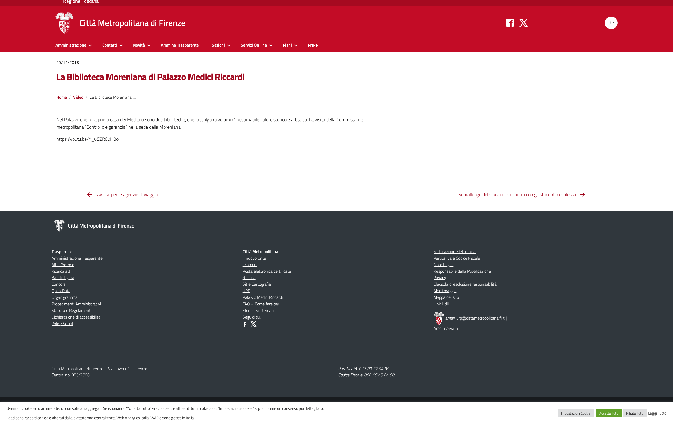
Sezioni (218, 45)
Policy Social (62, 323)
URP (246, 290)
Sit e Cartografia (257, 284)
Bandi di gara (63, 277)
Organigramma (65, 297)
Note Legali (443, 264)
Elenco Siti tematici (259, 310)
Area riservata (446, 328)
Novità (139, 45)
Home (61, 97)
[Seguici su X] (523, 23)
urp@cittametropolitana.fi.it (481, 318)
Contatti (109, 45)
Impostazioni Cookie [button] (575, 413)
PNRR (313, 45)
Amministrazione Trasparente (77, 258)
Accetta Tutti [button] (609, 413)
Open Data (61, 290)
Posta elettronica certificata (267, 271)
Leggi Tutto (657, 413)
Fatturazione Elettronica (455, 251)
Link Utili (441, 304)
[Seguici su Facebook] (510, 23)
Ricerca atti (61, 271)
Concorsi (59, 284)
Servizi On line (254, 45)
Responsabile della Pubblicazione (462, 271)
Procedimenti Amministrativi (76, 304)
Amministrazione (70, 45)
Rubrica (249, 277)
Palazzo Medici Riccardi (263, 297)
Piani (287, 45)
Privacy (440, 277)
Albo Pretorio (63, 264)
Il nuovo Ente (254, 258)
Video (78, 97)
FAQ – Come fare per (261, 304)
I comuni (250, 264)
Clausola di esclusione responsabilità (465, 284)
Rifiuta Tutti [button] (635, 413)
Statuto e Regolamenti (71, 310)
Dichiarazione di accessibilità (76, 317)
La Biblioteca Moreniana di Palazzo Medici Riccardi (150, 76)
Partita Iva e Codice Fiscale (457, 258)
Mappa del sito (446, 297)
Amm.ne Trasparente (180, 45)
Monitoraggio (445, 290)
